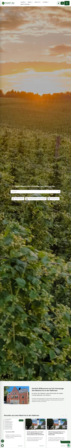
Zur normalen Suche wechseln (36, 194)
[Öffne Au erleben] (48, 2)
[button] (63, 415)
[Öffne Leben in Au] (40, 2)
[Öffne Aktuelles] (25, 2)
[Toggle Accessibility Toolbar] (2, 441)
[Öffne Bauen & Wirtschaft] (30, 4)
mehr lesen (20, 445)
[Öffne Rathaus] (32, 2)
